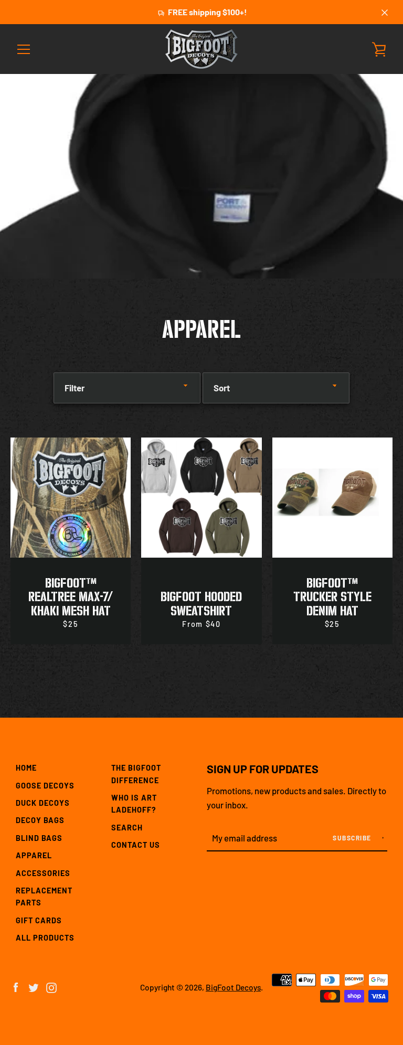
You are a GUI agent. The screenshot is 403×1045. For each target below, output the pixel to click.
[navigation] (23, 49)
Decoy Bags (40, 820)
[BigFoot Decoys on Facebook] (15, 986)
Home (26, 767)
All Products (45, 937)
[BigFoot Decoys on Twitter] (33, 986)
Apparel (34, 855)
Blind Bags (39, 838)
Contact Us (135, 844)
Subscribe (353, 837)
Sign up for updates (263, 768)
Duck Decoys (43, 802)
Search (127, 827)
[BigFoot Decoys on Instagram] (51, 986)
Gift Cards (39, 920)
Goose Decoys (45, 785)
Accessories (43, 873)
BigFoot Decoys (233, 987)
